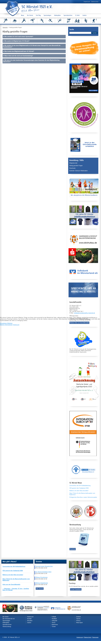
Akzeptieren (3, 323)
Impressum (16, 324)
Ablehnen (9, 323)
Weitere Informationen (6, 324)
